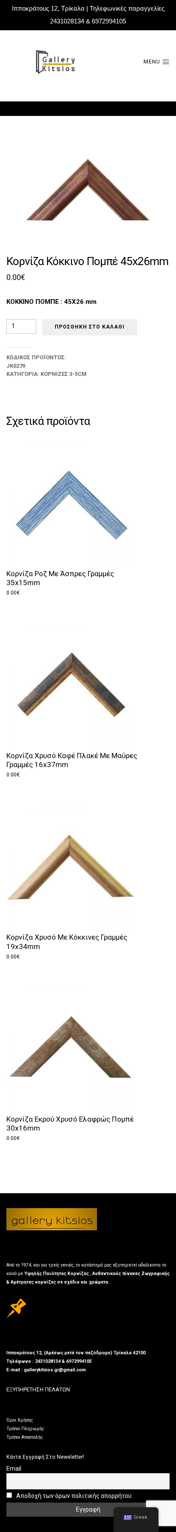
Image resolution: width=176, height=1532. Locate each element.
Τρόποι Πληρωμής (25, 1428)
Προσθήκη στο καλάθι (90, 327)
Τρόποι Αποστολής (24, 1437)
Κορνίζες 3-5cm (64, 374)
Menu (153, 62)
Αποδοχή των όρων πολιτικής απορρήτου (73, 1495)
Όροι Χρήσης (19, 1420)
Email (13, 1468)
